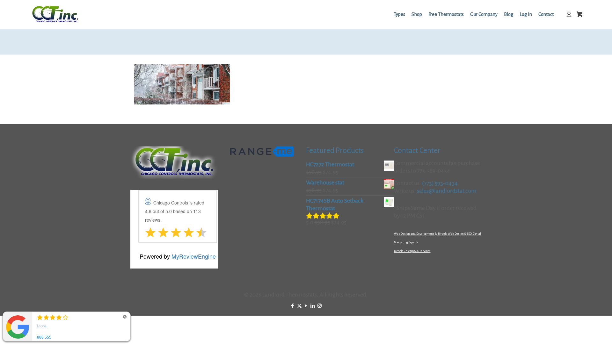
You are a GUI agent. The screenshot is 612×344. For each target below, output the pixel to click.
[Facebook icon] (292, 306)
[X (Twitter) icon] (299, 306)
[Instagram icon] (319, 306)
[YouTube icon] (306, 306)
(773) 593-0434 (440, 183)
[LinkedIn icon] (312, 306)
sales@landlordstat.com (447, 191)
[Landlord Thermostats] (55, 14)
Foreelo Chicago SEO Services (412, 251)
